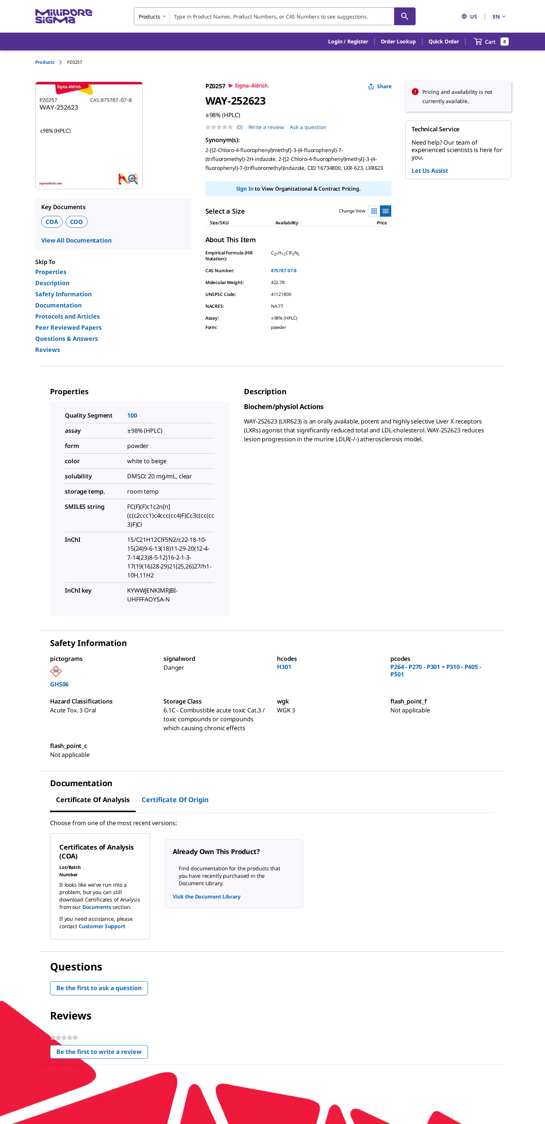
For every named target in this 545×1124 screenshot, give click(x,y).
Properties (50, 272)
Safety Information (63, 294)
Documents (96, 906)
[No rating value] (221, 127)
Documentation (58, 305)
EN (496, 16)
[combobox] (275, 16)
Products (44, 62)
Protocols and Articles (67, 316)
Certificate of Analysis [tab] (93, 799)
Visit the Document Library (206, 896)
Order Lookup (398, 41)
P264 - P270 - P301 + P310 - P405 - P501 (435, 670)
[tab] (51, 62)
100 (132, 415)
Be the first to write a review (102, 1053)
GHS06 (59, 684)
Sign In (245, 188)
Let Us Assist (430, 170)
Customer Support (102, 926)
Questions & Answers (66, 338)
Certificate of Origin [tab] (175, 799)
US (473, 16)
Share (384, 86)
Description (52, 283)
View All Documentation (76, 240)
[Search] (405, 16)
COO (76, 222)
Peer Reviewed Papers (68, 327)
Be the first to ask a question (99, 988)
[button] (348, 41)
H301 (284, 667)
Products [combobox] (149, 16)
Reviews (47, 350)
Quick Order (444, 41)
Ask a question (308, 127)
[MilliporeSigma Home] (63, 16)
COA (52, 222)
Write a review (266, 127)
